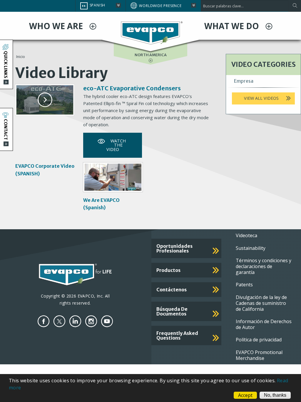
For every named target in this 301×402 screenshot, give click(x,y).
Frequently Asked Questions (177, 335)
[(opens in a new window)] (43, 321)
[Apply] (294, 6)
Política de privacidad (259, 339)
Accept (245, 395)
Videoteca (246, 235)
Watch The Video (116, 145)
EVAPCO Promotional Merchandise (259, 355)
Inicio (20, 56)
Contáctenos (171, 290)
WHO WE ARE (57, 25)
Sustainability (250, 248)
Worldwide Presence (160, 5)
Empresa (243, 81)
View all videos (261, 98)
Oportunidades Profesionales (174, 248)
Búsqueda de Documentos (172, 311)
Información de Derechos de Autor (264, 324)
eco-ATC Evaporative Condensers (132, 88)
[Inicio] (150, 32)
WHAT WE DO (232, 25)
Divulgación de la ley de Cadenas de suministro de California (261, 303)
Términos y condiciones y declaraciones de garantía (263, 266)
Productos (168, 270)
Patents (244, 284)
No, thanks (275, 395)
